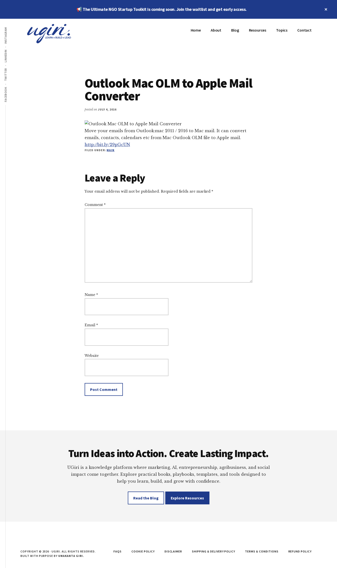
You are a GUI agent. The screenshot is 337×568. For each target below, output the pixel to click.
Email (91, 325)
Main (110, 150)
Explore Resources (187, 497)
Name (91, 295)
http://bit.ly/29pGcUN (107, 144)
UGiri (57, 33)
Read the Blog (146, 497)
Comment (95, 204)
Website (92, 355)
